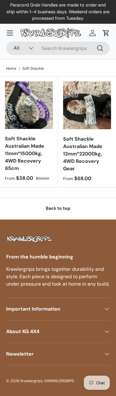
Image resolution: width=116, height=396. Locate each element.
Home (11, 68)
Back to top (58, 208)
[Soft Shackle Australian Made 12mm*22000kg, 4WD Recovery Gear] (87, 105)
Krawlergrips (31, 380)
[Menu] (10, 33)
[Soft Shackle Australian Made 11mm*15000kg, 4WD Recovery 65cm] (29, 105)
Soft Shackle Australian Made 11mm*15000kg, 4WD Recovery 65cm (24, 153)
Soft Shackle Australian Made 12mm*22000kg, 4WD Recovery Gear (82, 154)
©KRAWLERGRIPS (59, 380)
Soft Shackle (33, 68)
